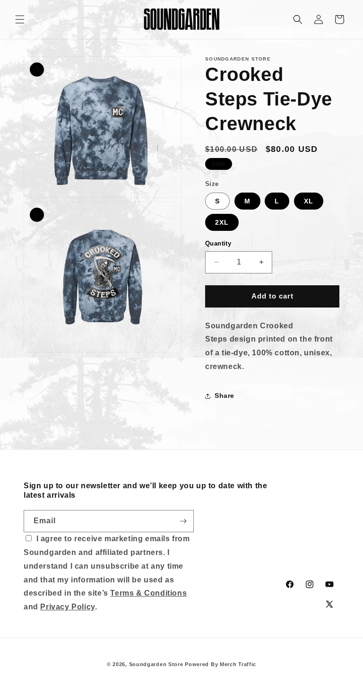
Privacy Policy (67, 607)
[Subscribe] (183, 521)
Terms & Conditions (148, 593)
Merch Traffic (238, 664)
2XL (222, 222)
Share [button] (224, 395)
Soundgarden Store (156, 664)
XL (308, 201)
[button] (19, 19)
